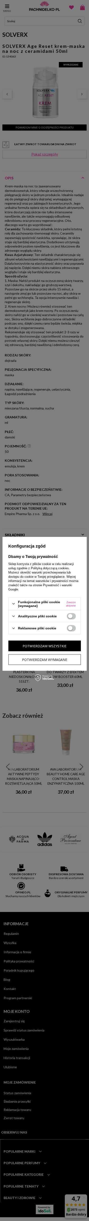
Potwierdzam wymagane (44, 659)
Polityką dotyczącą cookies (50, 568)
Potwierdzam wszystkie (44, 646)
